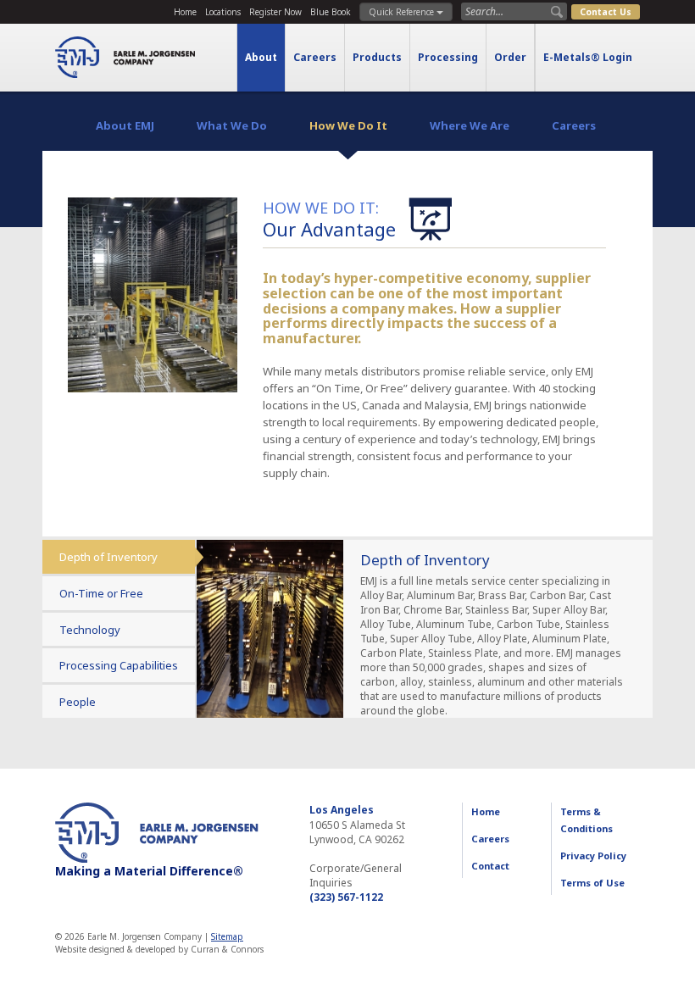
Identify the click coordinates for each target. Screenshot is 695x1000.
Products (377, 57)
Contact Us (605, 12)
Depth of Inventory (108, 556)
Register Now (275, 12)
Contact (490, 865)
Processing (448, 57)
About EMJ (125, 125)
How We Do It (348, 125)
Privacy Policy (593, 855)
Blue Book (330, 12)
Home (185, 12)
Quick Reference (402, 12)
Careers (314, 57)
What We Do (232, 125)
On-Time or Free (101, 593)
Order (510, 57)
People (77, 701)
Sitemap (227, 936)
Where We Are (469, 125)
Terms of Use (592, 882)
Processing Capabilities (118, 665)
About (261, 57)
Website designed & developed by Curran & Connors (159, 949)
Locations (223, 12)
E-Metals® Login (587, 57)
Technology (89, 629)
